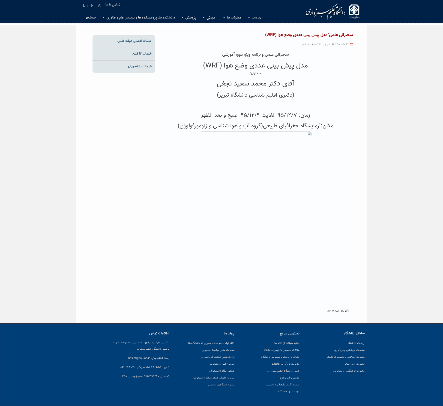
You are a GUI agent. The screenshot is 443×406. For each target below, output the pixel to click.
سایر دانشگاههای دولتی (221, 385)
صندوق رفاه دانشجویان (221, 371)
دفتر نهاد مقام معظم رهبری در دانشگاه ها (211, 343)
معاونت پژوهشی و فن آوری (349, 350)
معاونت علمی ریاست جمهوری (218, 350)
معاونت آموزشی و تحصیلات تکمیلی (345, 357)
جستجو (90, 17)
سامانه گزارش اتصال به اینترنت (282, 385)
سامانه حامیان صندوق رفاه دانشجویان (213, 378)
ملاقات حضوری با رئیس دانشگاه (281, 350)
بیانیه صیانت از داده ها (286, 343)
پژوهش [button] (190, 17)
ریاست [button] (256, 17)
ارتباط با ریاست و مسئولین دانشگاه (280, 357)
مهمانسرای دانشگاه (288, 392)
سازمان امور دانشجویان (221, 364)
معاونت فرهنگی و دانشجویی (349, 371)
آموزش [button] (211, 17)
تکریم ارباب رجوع (289, 378)
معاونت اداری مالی (354, 364)
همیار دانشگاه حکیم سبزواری (283, 371)
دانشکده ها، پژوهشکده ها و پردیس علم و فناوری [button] (140, 17)
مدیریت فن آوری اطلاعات (285, 364)
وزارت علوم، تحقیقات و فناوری (217, 357)
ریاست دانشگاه (356, 343)
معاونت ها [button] (234, 17)
